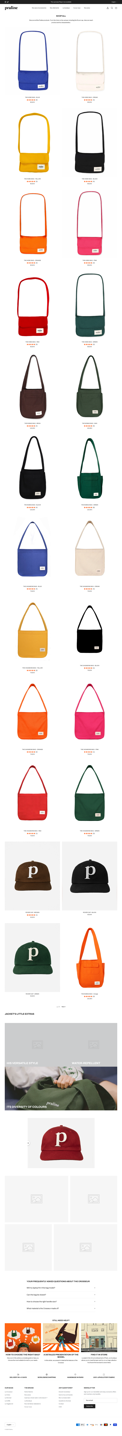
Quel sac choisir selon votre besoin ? (35, 1398)
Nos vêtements (54, 8)
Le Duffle (7, 1401)
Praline (11, 1429)
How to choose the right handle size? (42, 1302)
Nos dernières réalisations (32, 1404)
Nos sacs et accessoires (39, 8)
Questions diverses (65, 1401)
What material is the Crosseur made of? (43, 1308)
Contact (61, 1404)
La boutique (66, 8)
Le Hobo (7, 1395)
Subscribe (89, 1406)
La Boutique (28, 1401)
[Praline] (11, 8)
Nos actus (87, 8)
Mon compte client (64, 1398)
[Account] (107, 8)
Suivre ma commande (66, 1395)
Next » (64, 1006)
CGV (60, 1407)
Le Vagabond (9, 1404)
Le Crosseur (8, 1392)
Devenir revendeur (64, 1392)
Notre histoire (28, 1392)
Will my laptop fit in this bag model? (41, 1288)
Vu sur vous (76, 8)
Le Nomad (8, 1398)
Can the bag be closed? (36, 1295)
